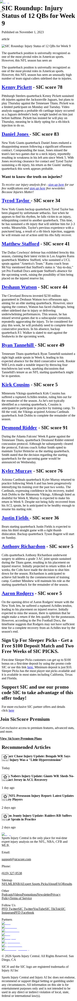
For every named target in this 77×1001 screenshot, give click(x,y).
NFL (5, 884)
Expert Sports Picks (35, 884)
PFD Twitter (10, 909)
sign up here (56, 184)
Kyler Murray (17, 471)
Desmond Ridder (19, 427)
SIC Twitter (25, 909)
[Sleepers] (9, 938)
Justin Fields (16, 517)
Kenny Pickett (17, 87)
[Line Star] (9, 927)
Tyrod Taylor (16, 200)
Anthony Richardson (23, 546)
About (52, 884)
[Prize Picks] (10, 930)
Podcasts (7, 894)
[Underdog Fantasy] (15, 949)
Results (67, 884)
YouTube (39, 909)
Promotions (29, 894)
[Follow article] (5, 757)
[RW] (6, 934)
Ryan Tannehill (18, 345)
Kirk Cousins (16, 384)
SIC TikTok (52, 909)
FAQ (59, 884)
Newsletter (44, 894)
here (11, 710)
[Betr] (6, 923)
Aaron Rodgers (18, 593)
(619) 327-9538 (12, 873)
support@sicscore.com (16, 859)
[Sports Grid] (11, 941)
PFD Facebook (24, 912)
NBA (18, 884)
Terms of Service (21, 898)
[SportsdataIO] (12, 945)
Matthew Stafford (20, 243)
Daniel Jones (16, 134)
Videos (17, 894)
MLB (11, 884)
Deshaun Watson (19, 287)
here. (30, 667)
